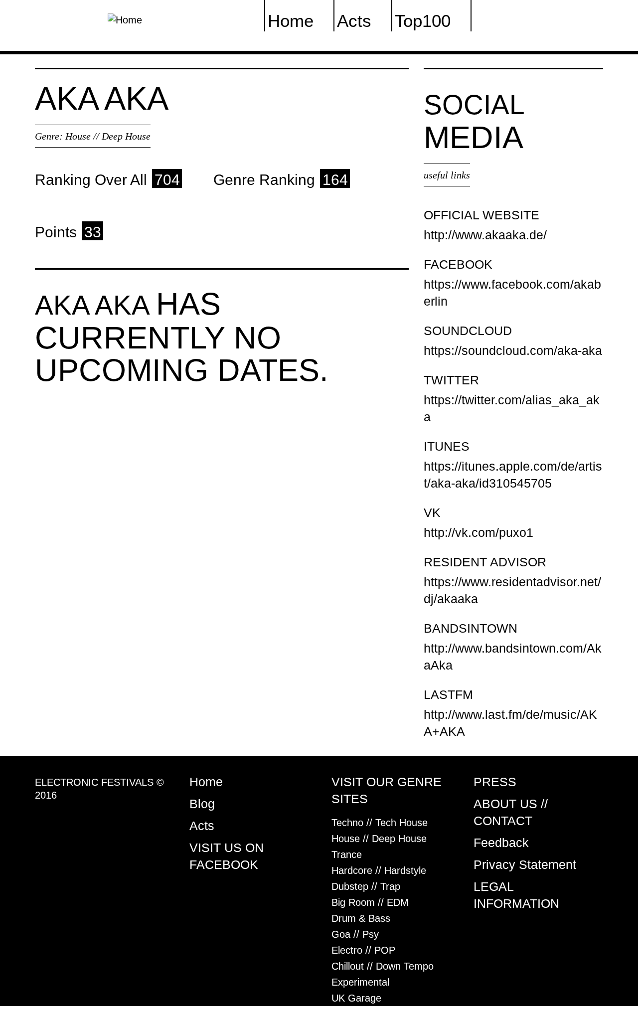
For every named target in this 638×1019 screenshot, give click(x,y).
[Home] (125, 18)
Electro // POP (363, 950)
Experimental (360, 982)
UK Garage (356, 998)
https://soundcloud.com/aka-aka (513, 350)
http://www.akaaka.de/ (485, 235)
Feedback (501, 842)
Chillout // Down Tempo (382, 966)
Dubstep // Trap (365, 886)
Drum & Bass (360, 918)
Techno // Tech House (379, 822)
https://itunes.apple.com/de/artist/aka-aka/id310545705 (513, 474)
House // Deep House (108, 136)
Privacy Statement (525, 864)
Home (206, 782)
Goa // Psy (355, 934)
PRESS (495, 782)
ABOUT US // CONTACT (511, 812)
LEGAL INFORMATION (516, 894)
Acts (201, 826)
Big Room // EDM (370, 902)
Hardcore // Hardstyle (378, 870)
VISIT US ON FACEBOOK (226, 856)
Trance (346, 854)
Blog (202, 804)
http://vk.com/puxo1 (478, 532)
